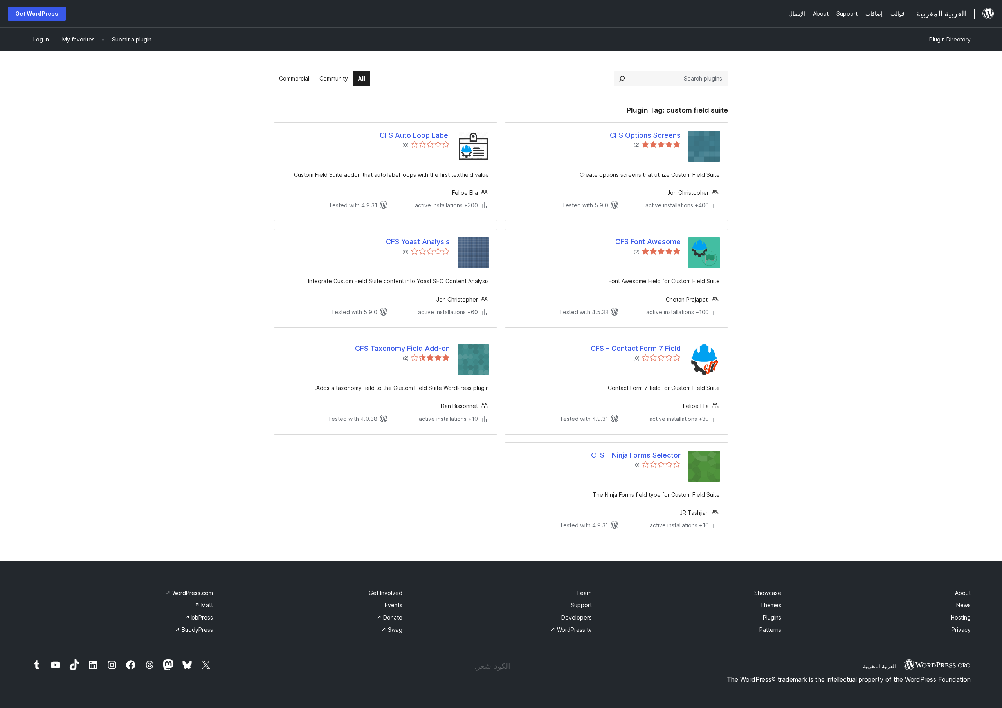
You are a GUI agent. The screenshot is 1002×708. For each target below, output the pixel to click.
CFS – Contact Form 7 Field (636, 348)
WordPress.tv (571, 629)
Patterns (770, 629)
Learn (584, 592)
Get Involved (385, 592)
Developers (576, 617)
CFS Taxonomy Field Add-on (402, 348)
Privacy (961, 629)
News (963, 605)
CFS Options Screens (645, 135)
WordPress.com (189, 592)
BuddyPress (194, 629)
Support (581, 605)
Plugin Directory (950, 39)
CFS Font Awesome (648, 241)
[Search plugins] (622, 78)
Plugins (772, 617)
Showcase (767, 592)
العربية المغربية (879, 666)
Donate (389, 617)
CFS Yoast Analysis (418, 241)
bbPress (199, 617)
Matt (204, 605)
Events (393, 605)
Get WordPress (36, 13)
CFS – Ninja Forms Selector (636, 455)
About (963, 592)
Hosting (961, 617)
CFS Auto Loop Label (415, 135)
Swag (391, 629)
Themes (770, 605)
